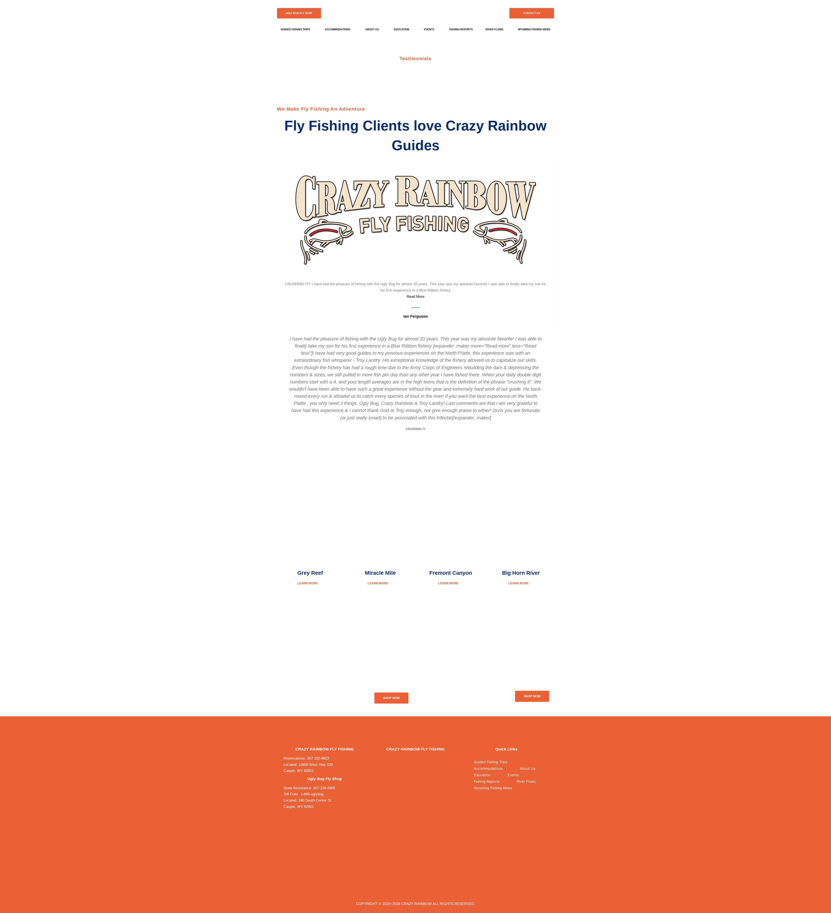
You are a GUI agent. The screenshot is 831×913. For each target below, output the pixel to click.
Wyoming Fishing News (493, 788)
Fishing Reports (461, 29)
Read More (415, 297)
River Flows (494, 29)
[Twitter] (411, 758)
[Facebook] (402, 758)
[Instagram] (419, 758)
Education (401, 29)
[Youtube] (428, 758)
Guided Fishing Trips (295, 29)
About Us (372, 29)
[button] (296, 29)
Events (429, 29)
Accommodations (337, 29)
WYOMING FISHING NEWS (534, 29)
